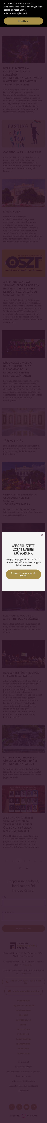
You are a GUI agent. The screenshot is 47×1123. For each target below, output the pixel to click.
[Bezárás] (42, 535)
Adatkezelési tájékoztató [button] (15, 13)
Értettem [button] (23, 21)
